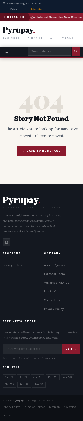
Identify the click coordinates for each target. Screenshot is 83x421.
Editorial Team (54, 274)
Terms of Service (34, 406)
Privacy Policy (12, 265)
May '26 (52, 377)
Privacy (15, 9)
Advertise (37, 9)
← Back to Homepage (41, 150)
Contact (8, 415)
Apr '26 (67, 377)
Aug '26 (9, 377)
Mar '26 (9, 384)
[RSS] (6, 242)
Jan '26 (38, 384)
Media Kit (51, 291)
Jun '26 (37, 377)
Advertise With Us (56, 282)
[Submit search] (76, 51)
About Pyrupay (54, 265)
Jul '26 (23, 377)
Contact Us (52, 300)
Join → (71, 348)
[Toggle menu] (7, 52)
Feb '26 (24, 384)
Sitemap (54, 406)
